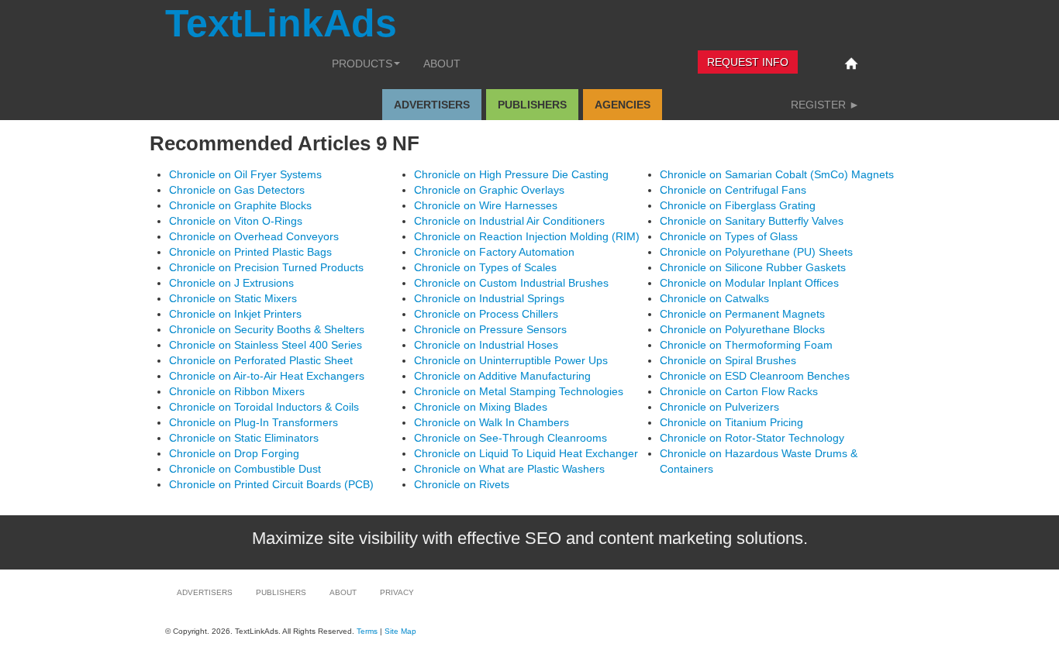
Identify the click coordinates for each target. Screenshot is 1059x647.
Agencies (622, 104)
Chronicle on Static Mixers (233, 298)
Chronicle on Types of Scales (485, 267)
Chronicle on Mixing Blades (480, 407)
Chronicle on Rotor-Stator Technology (752, 438)
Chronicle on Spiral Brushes (728, 360)
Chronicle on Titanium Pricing (731, 422)
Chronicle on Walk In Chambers (491, 422)
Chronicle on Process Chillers (486, 314)
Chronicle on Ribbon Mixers (237, 391)
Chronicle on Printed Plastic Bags (250, 252)
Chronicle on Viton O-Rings (235, 221)
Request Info (747, 62)
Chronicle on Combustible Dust (245, 469)
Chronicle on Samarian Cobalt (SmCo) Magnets (777, 174)
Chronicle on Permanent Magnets (742, 314)
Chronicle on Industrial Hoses (486, 345)
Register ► (825, 104)
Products (362, 63)
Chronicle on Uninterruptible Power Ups (511, 360)
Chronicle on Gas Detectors (237, 190)
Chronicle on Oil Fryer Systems (245, 174)
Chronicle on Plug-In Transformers (253, 422)
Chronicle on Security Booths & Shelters (266, 329)
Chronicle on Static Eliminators (244, 438)
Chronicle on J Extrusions (231, 283)
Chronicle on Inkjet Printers (235, 314)
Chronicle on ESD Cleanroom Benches (755, 376)
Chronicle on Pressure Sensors (490, 329)
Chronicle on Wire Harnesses (485, 205)
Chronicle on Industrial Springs (489, 298)
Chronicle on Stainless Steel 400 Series (265, 345)
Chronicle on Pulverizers (719, 407)
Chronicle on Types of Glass (729, 236)
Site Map (400, 631)
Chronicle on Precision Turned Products (266, 267)
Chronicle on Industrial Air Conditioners (509, 221)
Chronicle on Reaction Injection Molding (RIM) (527, 236)
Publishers (532, 104)
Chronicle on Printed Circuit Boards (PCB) (271, 484)
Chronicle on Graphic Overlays (489, 190)
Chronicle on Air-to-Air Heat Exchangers (266, 376)
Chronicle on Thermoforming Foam (746, 345)
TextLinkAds (281, 23)
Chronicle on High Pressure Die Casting (511, 174)
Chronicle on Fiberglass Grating (738, 205)
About (442, 63)
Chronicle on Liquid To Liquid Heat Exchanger (526, 453)
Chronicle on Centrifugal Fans (733, 190)
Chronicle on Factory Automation (494, 252)
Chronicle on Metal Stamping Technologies (518, 391)
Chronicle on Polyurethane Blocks (742, 329)
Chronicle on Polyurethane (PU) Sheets (756, 252)
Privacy (397, 592)
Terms (367, 631)
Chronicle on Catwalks (714, 298)
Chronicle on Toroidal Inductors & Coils (264, 407)
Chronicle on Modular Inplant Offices (749, 283)
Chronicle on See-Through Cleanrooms (510, 438)
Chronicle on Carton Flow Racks (739, 391)
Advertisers (432, 104)
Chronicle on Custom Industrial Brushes (511, 283)
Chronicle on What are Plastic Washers (509, 469)
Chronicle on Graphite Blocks (240, 205)
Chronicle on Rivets (461, 484)
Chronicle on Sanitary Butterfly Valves (751, 221)
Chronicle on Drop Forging (234, 453)
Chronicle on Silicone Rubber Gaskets (753, 267)
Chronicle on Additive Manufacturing (502, 376)
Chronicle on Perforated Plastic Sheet (261, 360)
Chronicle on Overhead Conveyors (254, 236)
